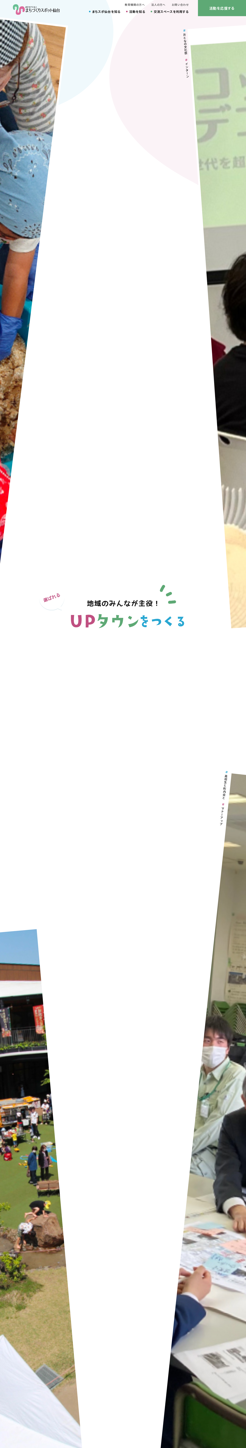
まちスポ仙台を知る (106, 11)
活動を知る (137, 11)
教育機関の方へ (135, 5)
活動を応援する (222, 8)
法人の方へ (158, 5)
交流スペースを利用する (171, 11)
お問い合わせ (180, 5)
